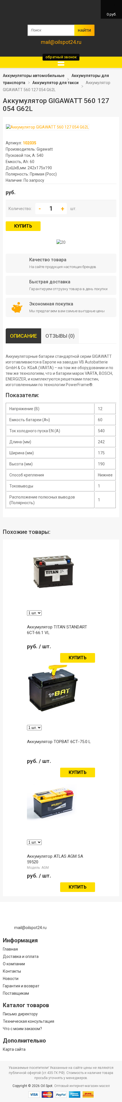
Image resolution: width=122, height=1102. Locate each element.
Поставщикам (16, 993)
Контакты (12, 971)
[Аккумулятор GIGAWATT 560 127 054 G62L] (47, 127)
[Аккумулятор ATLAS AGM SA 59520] (54, 821)
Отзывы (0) (60, 336)
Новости (10, 978)
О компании (14, 964)
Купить (23, 226)
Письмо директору (20, 1014)
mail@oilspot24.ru (61, 42)
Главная (10, 949)
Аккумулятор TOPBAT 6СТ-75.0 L (59, 741)
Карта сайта (14, 1049)
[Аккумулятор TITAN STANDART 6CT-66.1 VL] (54, 593)
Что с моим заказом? (22, 1028)
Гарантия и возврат (21, 986)
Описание (23, 336)
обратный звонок (61, 57)
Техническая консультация (28, 1021)
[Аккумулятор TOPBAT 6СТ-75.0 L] (54, 711)
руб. (111, 9)
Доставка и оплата (21, 956)
